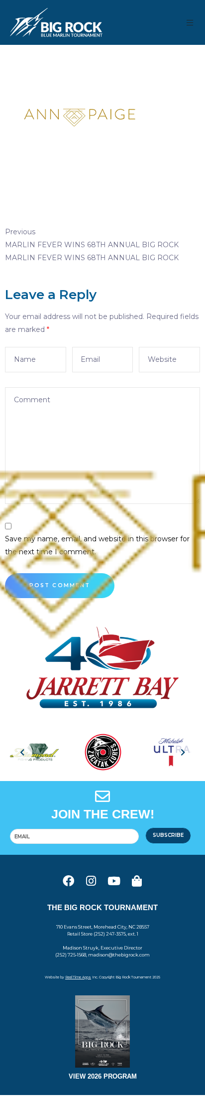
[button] (190, 22)
